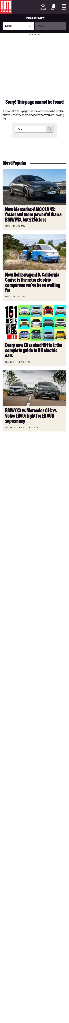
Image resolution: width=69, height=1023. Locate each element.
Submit (50, 129)
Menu (64, 9)
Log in (53, 9)
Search (43, 9)
